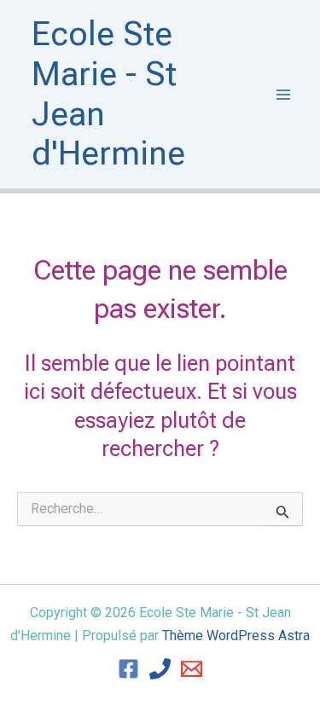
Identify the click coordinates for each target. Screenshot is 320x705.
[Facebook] (128, 668)
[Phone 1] (160, 668)
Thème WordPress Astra (236, 635)
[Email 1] (191, 668)
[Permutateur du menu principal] (284, 94)
